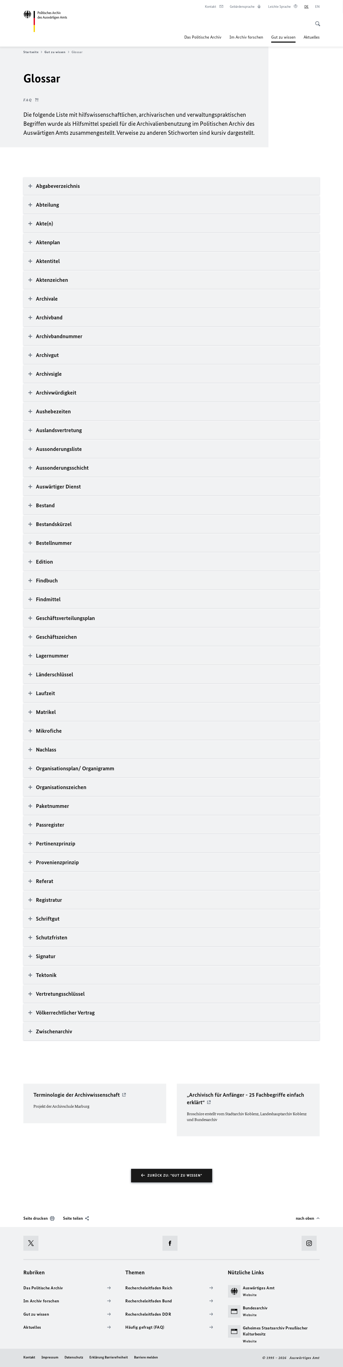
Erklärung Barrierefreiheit (108, 1357)
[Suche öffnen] (316, 21)
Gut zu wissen (283, 39)
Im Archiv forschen (246, 37)
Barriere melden (146, 1357)
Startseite (30, 52)
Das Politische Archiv (202, 37)
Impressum (49, 1357)
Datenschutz (74, 1357)
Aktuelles (312, 37)
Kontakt (29, 1357)
